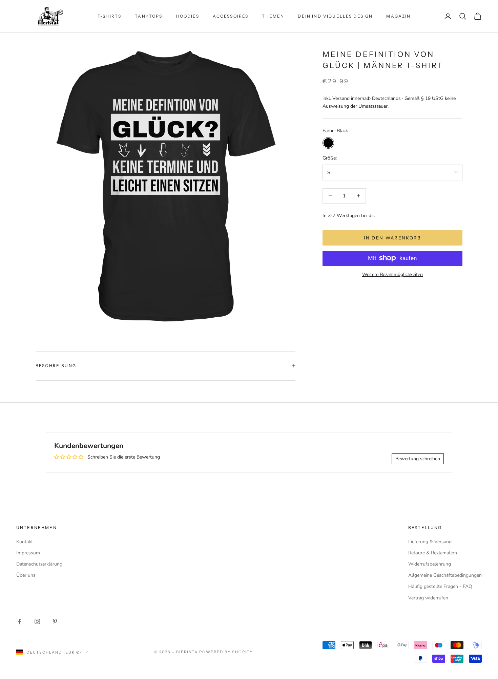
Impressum (28, 553)
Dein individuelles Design (335, 16)
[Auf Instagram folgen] (37, 621)
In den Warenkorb (392, 237)
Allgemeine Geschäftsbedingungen (445, 575)
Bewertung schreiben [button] (417, 458)
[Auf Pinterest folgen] (54, 621)
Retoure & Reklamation (432, 553)
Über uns (26, 575)
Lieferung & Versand (430, 541)
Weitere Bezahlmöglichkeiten (392, 274)
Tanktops (148, 16)
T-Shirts (109, 16)
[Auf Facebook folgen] (19, 621)
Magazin (398, 16)
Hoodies (187, 16)
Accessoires (231, 16)
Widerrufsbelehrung (429, 564)
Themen (273, 16)
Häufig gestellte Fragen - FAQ (440, 586)
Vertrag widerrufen (428, 598)
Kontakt (24, 541)
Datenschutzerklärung (39, 564)
